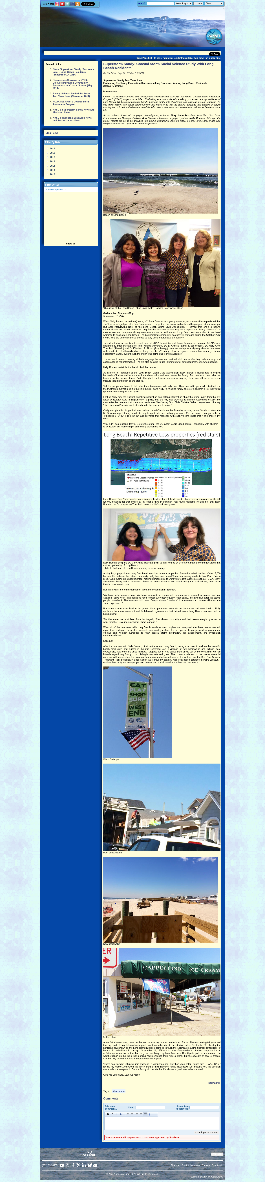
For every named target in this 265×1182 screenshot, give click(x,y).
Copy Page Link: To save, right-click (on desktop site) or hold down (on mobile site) (178, 58)
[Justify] (141, 1114)
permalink (214, 1083)
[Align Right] (136, 1114)
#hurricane (119, 1091)
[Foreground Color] (122, 1114)
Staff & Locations (191, 1165)
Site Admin (217, 1165)
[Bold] (108, 1114)
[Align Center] (132, 1114)
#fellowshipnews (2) (56, 189)
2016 (52, 161)
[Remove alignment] (145, 1114)
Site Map (175, 1165)
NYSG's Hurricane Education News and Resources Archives (72, 119)
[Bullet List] (155, 1114)
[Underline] (116, 1114)
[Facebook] (72, 5)
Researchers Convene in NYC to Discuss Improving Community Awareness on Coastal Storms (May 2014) (72, 84)
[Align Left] (128, 1114)
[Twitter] (67, 5)
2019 (52, 148)
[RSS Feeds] (77, 4)
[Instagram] (57, 5)
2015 (52, 165)
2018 (52, 153)
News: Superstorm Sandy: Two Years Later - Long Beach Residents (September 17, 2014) (73, 72)
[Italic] (112, 1114)
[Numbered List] (151, 1114)
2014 (52, 170)
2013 (52, 174)
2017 (52, 157)
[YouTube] (62, 5)
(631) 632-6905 (50, 1165)
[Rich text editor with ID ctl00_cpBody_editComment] (162, 1123)
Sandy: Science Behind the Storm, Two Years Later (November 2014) (72, 95)
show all (71, 243)
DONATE (217, 1154)
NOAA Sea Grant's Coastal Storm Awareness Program (71, 103)
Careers (206, 1165)
